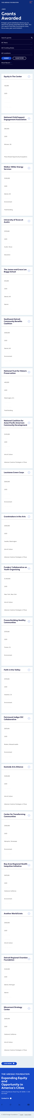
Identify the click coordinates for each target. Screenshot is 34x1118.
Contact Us (5, 1098)
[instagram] (10, 1105)
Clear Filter (19, 58)
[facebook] (1, 1105)
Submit (6, 58)
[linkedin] (19, 1105)
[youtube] (28, 1105)
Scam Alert (27, 1114)
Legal (21, 1114)
